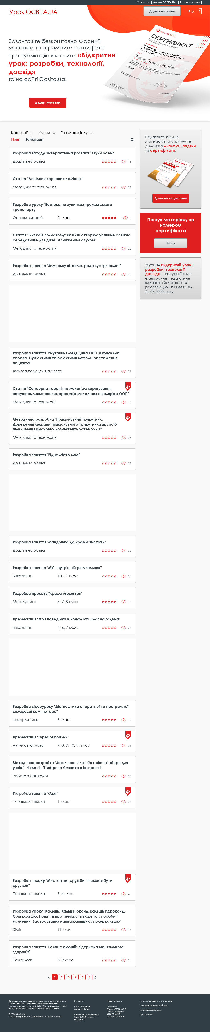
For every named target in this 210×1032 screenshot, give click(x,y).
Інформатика (25, 719)
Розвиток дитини (190, 2)
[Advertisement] (72, 313)
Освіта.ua (143, 2)
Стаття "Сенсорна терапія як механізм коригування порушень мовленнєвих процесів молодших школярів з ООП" (71, 391)
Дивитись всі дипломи (171, 198)
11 (66, 576)
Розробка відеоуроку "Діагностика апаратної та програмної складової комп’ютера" (70, 709)
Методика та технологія (34, 187)
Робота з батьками (30, 776)
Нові (15, 139)
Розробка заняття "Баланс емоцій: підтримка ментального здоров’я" (68, 949)
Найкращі (34, 139)
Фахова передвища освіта (37, 371)
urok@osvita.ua (82, 1009)
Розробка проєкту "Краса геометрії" (47, 593)
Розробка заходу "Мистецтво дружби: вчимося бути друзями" (62, 883)
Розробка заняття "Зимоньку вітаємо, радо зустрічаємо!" (67, 265)
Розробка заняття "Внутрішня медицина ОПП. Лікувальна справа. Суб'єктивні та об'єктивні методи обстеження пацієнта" (66, 358)
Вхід (191, 11)
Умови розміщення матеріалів (156, 1001)
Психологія (23, 960)
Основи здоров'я (28, 217)
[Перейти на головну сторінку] (33, 11)
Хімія (17, 929)
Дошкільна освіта (29, 161)
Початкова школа (29, 801)
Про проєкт (146, 1014)
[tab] (22, 133)
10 (60, 576)
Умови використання (150, 1010)
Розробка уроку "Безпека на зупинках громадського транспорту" (62, 207)
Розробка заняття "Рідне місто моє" (46, 454)
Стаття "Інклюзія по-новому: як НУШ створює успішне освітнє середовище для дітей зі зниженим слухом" (71, 237)
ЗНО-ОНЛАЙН (114, 1013)
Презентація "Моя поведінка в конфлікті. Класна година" (66, 619)
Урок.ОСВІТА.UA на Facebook (84, 1018)
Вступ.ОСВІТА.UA (115, 1016)
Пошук (171, 243)
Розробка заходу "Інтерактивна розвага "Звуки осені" (63, 153)
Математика (24, 601)
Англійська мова (28, 745)
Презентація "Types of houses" (40, 737)
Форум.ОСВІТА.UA (164, 2)
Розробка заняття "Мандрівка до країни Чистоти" (59, 542)
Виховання (22, 576)
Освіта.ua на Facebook (86, 1014)
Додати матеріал (162, 11)
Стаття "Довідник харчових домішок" (48, 178)
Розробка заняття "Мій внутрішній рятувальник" (57, 567)
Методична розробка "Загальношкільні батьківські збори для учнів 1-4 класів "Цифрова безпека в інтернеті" (70, 765)
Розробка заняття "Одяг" (35, 793)
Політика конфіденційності (154, 1005)
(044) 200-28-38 (82, 1006)
